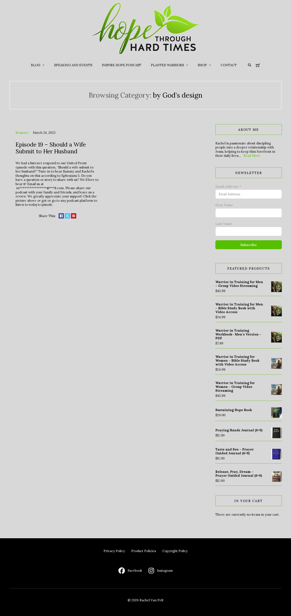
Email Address (226, 186)
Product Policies (143, 551)
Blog (35, 65)
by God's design (177, 95)
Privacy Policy (114, 551)
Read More (251, 156)
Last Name (223, 224)
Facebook (135, 571)
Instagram (165, 571)
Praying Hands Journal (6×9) (238, 430)
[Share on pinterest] (73, 216)
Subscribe (248, 245)
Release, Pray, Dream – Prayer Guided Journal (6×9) (238, 474)
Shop (202, 65)
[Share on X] (67, 216)
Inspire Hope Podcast (121, 65)
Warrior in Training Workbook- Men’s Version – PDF (238, 334)
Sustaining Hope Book (233, 410)
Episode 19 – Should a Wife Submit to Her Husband (51, 148)
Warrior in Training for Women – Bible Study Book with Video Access (237, 360)
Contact (229, 65)
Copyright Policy (175, 551)
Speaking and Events (73, 65)
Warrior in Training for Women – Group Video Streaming (235, 387)
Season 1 (22, 133)
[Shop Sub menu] (210, 65)
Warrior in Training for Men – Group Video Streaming (239, 284)
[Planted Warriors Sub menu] (187, 65)
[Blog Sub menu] (43, 65)
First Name (224, 205)
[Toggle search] (249, 65)
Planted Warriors (167, 65)
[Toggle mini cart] (258, 65)
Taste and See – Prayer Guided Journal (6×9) (234, 451)
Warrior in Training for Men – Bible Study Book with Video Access (239, 308)
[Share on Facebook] (61, 216)
